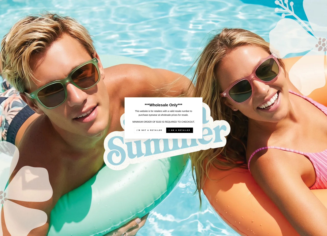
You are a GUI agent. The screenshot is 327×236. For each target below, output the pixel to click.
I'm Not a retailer (149, 130)
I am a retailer (179, 130)
